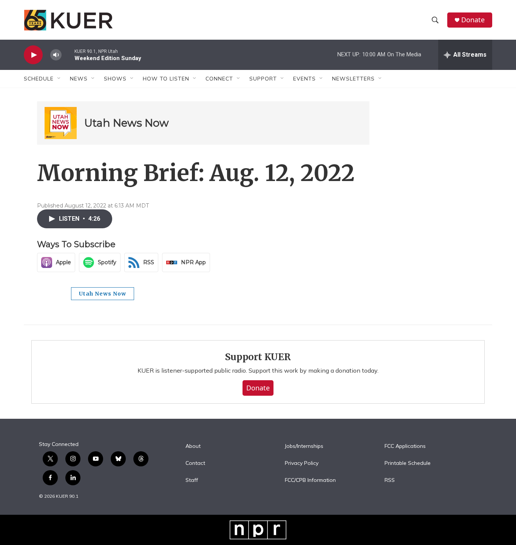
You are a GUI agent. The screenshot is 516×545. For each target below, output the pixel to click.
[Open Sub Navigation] (59, 79)
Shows (115, 78)
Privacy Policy (301, 463)
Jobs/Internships (304, 446)
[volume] (55, 54)
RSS (390, 480)
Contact (195, 463)
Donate (473, 20)
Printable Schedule (408, 463)
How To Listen (166, 78)
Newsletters (353, 78)
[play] (33, 55)
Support (263, 78)
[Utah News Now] (61, 123)
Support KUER (258, 357)
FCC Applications (405, 446)
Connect (219, 78)
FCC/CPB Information (310, 480)
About (193, 446)
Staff (191, 480)
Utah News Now (126, 122)
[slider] (68, 55)
